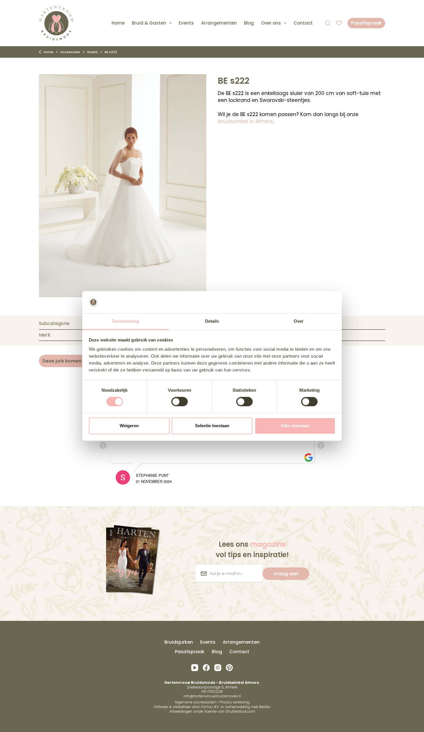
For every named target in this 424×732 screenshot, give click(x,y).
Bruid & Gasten (149, 23)
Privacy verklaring (234, 702)
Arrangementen (219, 23)
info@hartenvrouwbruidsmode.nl (212, 696)
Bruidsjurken (178, 642)
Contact (303, 23)
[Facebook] (206, 667)
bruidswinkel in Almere (245, 121)
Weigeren (129, 425)
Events (186, 23)
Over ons (271, 23)
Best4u (264, 706)
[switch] (179, 401)
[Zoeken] (327, 23)
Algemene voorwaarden (195, 702)
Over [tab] (298, 321)
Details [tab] (212, 321)
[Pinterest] (229, 667)
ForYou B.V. (210, 706)
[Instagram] (217, 667)
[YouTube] (194, 667)
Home (118, 23)
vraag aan (285, 573)
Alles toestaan (295, 425)
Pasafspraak (366, 23)
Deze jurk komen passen (71, 361)
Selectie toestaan (212, 425)
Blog (249, 23)
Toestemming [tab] (125, 321)
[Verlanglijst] (339, 23)
